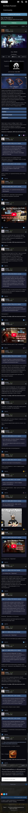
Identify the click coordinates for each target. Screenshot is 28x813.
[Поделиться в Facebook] (6, 794)
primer (15, 143)
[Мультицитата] (2, 135)
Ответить (14, 22)
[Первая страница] (2, 26)
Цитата (6, 135)
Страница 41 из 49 (14, 26)
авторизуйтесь (19, 773)
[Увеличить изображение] (14, 40)
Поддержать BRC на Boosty (14, 14)
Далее (23, 26)
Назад (4, 26)
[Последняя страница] (26, 26)
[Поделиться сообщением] (25, 31)
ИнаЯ (6, 532)
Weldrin (7, 138)
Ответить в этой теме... (10, 779)
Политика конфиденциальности (16, 807)
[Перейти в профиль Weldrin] (2, 139)
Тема (4, 807)
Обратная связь (13, 808)
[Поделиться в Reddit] (2, 794)
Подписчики (13, 784)
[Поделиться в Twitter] (4, 794)
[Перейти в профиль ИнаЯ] (2, 533)
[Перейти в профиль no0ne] (2, 30)
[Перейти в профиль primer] (2, 231)
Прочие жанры (19, 19)
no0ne (5, 19)
